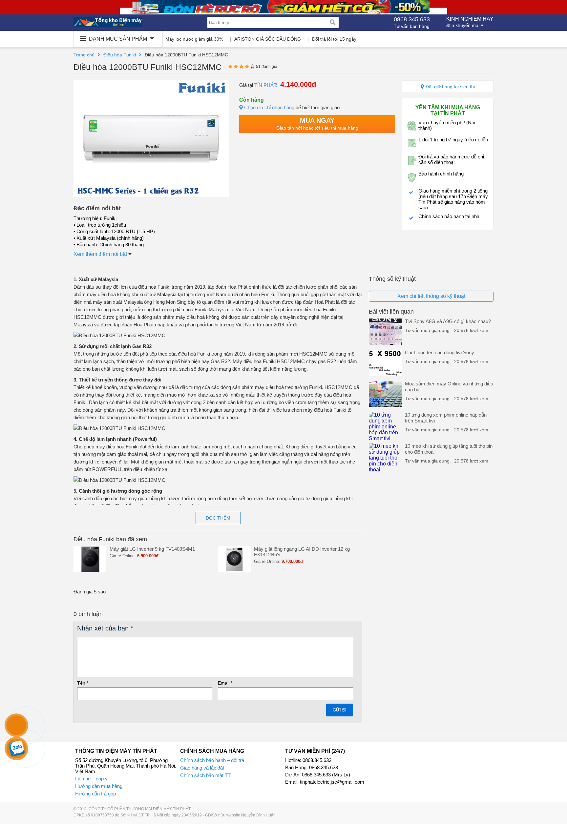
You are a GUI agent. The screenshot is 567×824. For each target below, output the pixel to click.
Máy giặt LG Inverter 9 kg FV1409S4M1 (152, 549)
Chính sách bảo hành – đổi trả (212, 760)
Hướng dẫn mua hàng (98, 786)
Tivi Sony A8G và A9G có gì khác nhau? (448, 321)
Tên (82, 683)
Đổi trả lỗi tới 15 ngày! (335, 39)
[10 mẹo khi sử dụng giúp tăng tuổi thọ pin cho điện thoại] (385, 469)
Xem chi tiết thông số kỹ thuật (431, 296)
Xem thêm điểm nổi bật (101, 254)
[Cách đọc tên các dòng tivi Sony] (385, 374)
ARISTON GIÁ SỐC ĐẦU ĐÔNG (267, 39)
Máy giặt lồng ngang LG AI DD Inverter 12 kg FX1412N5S (302, 551)
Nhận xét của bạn (105, 628)
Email (225, 683)
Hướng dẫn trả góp (95, 793)
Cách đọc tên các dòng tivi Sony (439, 352)
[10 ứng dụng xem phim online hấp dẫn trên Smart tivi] (385, 438)
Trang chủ (84, 54)
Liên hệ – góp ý (91, 778)
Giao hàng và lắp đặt (202, 768)
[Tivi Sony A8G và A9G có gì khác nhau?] (385, 343)
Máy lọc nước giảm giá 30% (194, 39)
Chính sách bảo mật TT (205, 775)
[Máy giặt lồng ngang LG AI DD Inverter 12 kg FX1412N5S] (234, 570)
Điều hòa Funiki (119, 54)
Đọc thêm (218, 518)
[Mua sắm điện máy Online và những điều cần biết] (385, 405)
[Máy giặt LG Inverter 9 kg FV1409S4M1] (90, 570)
